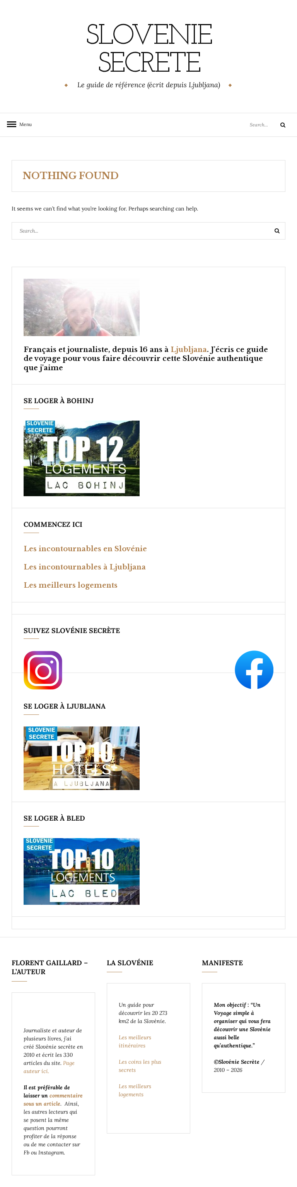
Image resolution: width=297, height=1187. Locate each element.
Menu (23, 124)
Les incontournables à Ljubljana (85, 567)
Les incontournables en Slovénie (85, 549)
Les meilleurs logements (71, 585)
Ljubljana (189, 349)
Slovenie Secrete (148, 51)
